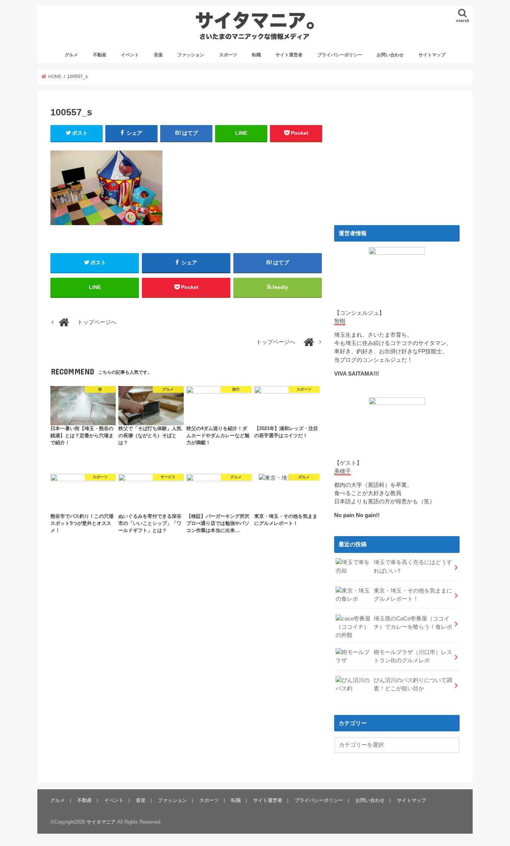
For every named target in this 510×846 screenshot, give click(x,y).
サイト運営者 (289, 54)
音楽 (158, 54)
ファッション (190, 54)
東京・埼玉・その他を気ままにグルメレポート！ (413, 595)
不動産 (99, 54)
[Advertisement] (397, 156)
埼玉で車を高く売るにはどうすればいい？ (413, 566)
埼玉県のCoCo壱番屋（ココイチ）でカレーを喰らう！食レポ (413, 623)
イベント (130, 54)
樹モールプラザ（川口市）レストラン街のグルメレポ (413, 656)
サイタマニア (101, 822)
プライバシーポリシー (339, 54)
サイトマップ (432, 54)
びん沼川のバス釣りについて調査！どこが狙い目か (413, 684)
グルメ (71, 54)
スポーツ (228, 54)
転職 (256, 54)
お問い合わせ (390, 54)
